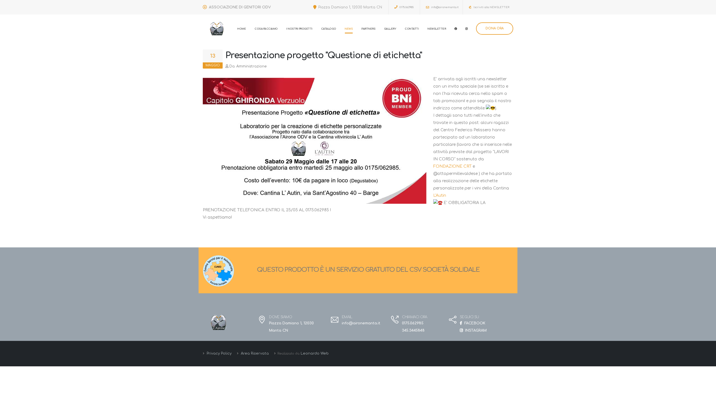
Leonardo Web (315, 353)
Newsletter (436, 28)
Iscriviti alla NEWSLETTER (491, 7)
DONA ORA (495, 28)
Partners (368, 28)
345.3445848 (413, 330)
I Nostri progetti (299, 28)
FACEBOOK (474, 323)
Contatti (412, 28)
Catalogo (328, 28)
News (349, 28)
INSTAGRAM (475, 330)
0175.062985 (406, 7)
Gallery (390, 28)
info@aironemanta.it (444, 7)
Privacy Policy (219, 353)
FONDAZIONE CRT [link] (452, 166)
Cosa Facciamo (266, 28)
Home (241, 28)
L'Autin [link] (439, 195)
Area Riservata (254, 353)
